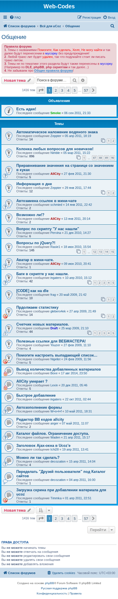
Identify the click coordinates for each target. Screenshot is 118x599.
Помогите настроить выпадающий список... (56, 355)
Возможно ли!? (30, 215)
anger (54, 423)
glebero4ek (58, 311)
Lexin (54, 385)
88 (100, 158)
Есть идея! (26, 109)
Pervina (55, 232)
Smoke (55, 113)
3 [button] (62, 90)
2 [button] (56, 90)
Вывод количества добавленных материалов (58, 369)
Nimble (55, 152)
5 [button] (75, 90)
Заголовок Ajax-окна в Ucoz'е (43, 445)
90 (112, 158)
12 (94, 252)
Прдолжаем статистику (37, 307)
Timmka (56, 498)
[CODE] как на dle (32, 291)
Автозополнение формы (39, 407)
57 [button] (86, 90)
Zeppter (55, 136)
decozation (58, 461)
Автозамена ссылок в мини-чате (46, 201)
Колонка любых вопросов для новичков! (54, 149)
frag (53, 294)
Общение (13, 37)
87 (94, 158)
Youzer (55, 345)
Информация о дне (34, 184)
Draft (54, 328)
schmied (56, 204)
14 (106, 252)
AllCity (55, 173)
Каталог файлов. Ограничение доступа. (52, 433)
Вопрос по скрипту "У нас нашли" (47, 229)
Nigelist (55, 359)
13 (100, 252)
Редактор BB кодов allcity (40, 419)
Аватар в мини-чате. (35, 260)
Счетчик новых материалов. (42, 324)
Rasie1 (55, 246)
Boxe (54, 373)
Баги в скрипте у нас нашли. (42, 274)
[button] (41, 90)
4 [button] (68, 90)
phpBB (49, 583)
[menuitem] (15, 17)
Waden (55, 437)
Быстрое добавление (36, 395)
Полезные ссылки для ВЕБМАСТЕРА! (51, 341)
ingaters (56, 277)
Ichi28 (54, 449)
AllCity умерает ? (32, 381)
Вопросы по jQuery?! (35, 243)
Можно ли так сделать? (38, 457)
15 (112, 252)
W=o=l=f (56, 411)
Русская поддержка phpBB (59, 588)
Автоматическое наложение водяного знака (57, 132)
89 (106, 158)
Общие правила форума (53, 70)
